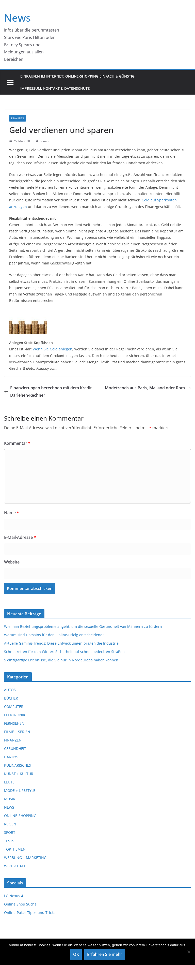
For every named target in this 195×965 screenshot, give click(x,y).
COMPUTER (13, 706)
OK (76, 954)
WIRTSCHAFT (15, 866)
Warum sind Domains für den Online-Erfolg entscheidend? (54, 634)
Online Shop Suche (20, 904)
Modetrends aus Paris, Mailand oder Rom (145, 388)
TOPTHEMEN (15, 849)
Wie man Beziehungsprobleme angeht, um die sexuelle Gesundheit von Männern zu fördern (83, 626)
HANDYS (11, 756)
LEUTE (9, 782)
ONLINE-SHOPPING (20, 815)
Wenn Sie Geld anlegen (52, 349)
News (17, 18)
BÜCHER (11, 698)
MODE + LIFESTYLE (19, 790)
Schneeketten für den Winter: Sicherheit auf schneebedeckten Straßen (64, 651)
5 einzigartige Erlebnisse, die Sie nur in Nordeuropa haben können (61, 660)
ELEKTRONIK (14, 714)
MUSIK (9, 798)
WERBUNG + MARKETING (25, 857)
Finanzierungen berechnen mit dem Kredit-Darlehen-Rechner (51, 391)
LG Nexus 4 (13, 895)
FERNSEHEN (14, 723)
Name (11, 512)
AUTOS (10, 689)
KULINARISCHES (17, 765)
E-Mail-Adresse (20, 537)
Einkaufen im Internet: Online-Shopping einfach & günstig (77, 76)
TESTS (9, 840)
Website (12, 562)
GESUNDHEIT (15, 748)
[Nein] (188, 951)
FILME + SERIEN (17, 731)
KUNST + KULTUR (18, 773)
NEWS (9, 807)
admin (44, 141)
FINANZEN (17, 118)
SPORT (9, 832)
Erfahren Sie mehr (104, 954)
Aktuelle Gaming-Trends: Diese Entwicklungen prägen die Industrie (61, 643)
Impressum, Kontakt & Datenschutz (55, 88)
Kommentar (17, 443)
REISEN (10, 824)
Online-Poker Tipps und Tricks (29, 912)
